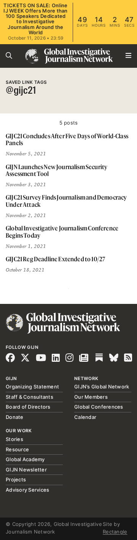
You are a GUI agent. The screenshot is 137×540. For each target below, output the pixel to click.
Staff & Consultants (29, 397)
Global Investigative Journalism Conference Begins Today (62, 231)
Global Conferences (98, 407)
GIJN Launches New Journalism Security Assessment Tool (56, 170)
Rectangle (115, 532)
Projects (16, 479)
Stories (14, 439)
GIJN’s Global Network (101, 386)
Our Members (91, 397)
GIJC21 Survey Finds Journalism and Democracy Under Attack (66, 200)
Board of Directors (28, 407)
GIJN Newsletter (26, 470)
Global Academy (25, 459)
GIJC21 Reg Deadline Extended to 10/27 (55, 259)
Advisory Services (27, 490)
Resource (17, 449)
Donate (15, 417)
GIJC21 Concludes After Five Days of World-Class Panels (67, 139)
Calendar (85, 417)
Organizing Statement (32, 386)
